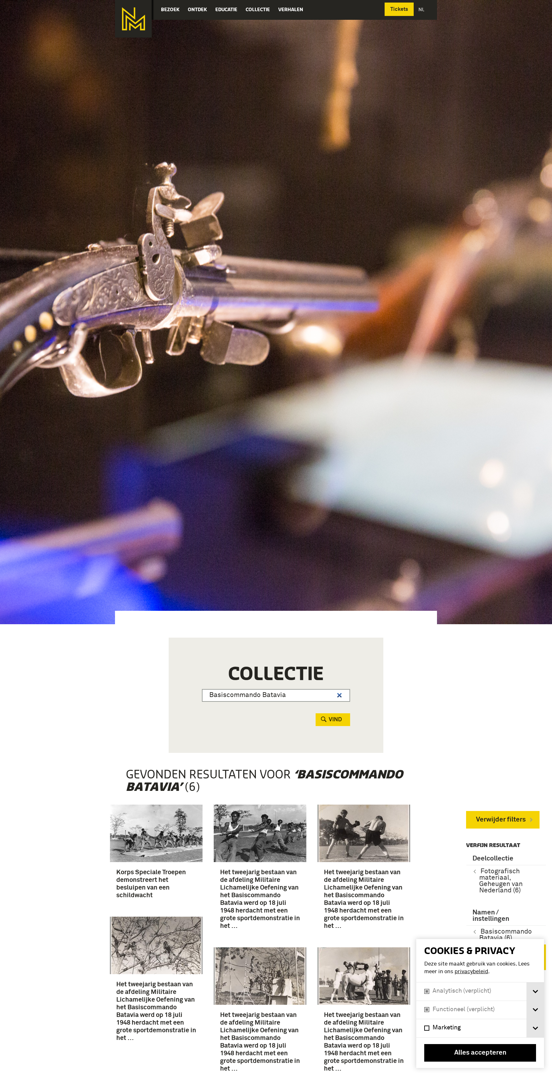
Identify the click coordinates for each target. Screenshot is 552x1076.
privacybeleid (471, 971)
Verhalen (290, 9)
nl (421, 9)
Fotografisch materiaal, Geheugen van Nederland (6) (501, 881)
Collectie (258, 9)
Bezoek (170, 9)
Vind (335, 720)
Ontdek (197, 9)
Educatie (226, 9)
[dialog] (480, 1003)
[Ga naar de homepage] (133, 19)
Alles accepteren (480, 1052)
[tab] (535, 991)
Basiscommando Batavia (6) (505, 935)
